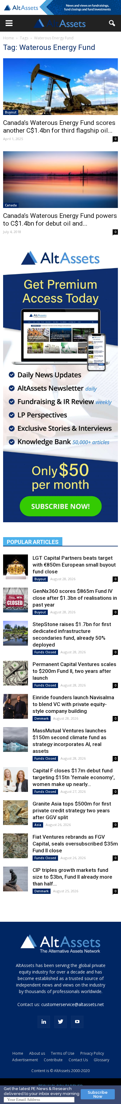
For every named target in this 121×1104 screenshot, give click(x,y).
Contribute (53, 1059)
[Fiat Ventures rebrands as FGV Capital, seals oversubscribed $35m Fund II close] (15, 845)
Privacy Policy (92, 1053)
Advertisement (25, 1059)
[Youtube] (77, 1022)
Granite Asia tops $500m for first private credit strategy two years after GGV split (72, 810)
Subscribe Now (98, 1094)
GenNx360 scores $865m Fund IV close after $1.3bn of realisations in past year (75, 598)
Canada (11, 205)
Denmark (41, 718)
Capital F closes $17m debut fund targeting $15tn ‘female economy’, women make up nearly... (74, 777)
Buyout (10, 112)
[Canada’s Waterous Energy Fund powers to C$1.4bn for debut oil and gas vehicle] (60, 179)
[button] (9, 23)
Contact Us (78, 1059)
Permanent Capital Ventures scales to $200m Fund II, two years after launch (74, 671)
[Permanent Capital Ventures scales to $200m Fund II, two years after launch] (15, 673)
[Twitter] (60, 1022)
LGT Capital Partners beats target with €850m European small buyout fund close (74, 565)
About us (37, 1053)
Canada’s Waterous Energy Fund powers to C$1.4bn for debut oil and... (60, 219)
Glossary (101, 1059)
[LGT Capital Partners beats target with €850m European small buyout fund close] (15, 566)
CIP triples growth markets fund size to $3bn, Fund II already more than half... (72, 877)
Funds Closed (45, 652)
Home (8, 38)
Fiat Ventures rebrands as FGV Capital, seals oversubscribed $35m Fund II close (75, 844)
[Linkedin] (44, 1022)
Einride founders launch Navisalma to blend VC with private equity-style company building (73, 704)
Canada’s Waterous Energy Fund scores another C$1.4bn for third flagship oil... (59, 126)
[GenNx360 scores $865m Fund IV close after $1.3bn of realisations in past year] (15, 600)
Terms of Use (62, 1053)
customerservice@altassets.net (72, 1004)
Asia (37, 825)
